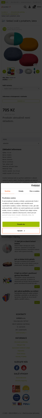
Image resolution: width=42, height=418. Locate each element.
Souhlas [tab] (7, 191)
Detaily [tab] (21, 191)
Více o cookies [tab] (34, 191)
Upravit (19, 230)
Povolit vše (21, 224)
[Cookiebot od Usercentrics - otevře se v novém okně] (31, 185)
